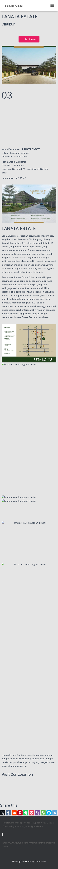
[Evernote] (25, 812)
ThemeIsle (40, 861)
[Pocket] (31, 812)
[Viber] (37, 812)
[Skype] (49, 812)
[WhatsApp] (43, 812)
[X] (2, 812)
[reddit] (14, 812)
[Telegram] (54, 812)
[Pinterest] (20, 812)
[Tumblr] (8, 812)
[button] (29, 368)
